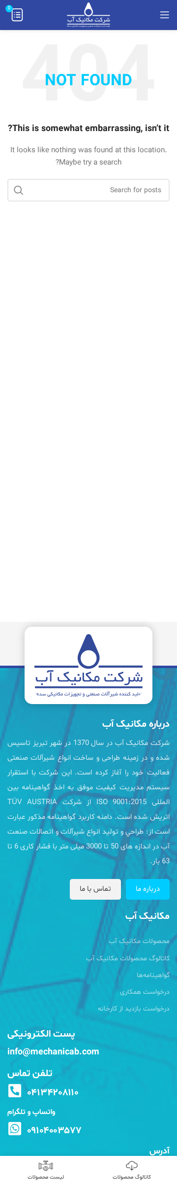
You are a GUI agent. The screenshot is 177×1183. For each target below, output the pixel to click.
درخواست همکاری (145, 992)
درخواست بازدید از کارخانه (134, 1009)
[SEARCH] (18, 190)
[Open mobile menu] (165, 15)
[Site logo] (88, 15)
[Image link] (88, 665)
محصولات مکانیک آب (139, 941)
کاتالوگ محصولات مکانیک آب (128, 958)
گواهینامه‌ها (153, 975)
